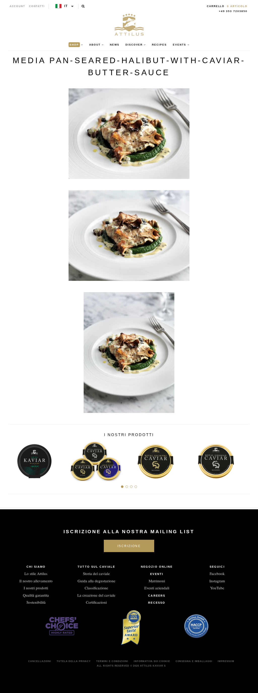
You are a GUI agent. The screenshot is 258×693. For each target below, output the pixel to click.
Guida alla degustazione (96, 580)
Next (244, 459)
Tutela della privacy (74, 661)
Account (17, 6)
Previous (14, 459)
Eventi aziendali (156, 587)
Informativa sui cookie (152, 661)
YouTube (217, 587)
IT (66, 6)
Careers (156, 595)
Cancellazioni (39, 661)
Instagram (217, 580)
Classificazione (96, 587)
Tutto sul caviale (96, 566)
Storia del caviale (96, 573)
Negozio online (157, 566)
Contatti (37, 6)
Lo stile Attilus (35, 573)
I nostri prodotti (36, 587)
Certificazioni (96, 602)
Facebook (217, 573)
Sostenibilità (36, 602)
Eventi (156, 573)
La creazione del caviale (96, 595)
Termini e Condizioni (112, 661)
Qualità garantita (36, 595)
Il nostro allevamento (36, 580)
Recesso (156, 602)
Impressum (226, 661)
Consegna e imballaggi (194, 661)
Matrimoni (157, 580)
